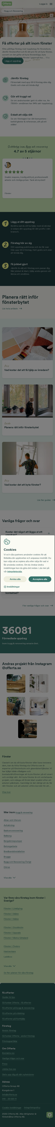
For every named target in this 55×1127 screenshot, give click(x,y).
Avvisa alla (15, 579)
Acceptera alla (40, 579)
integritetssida (14, 571)
